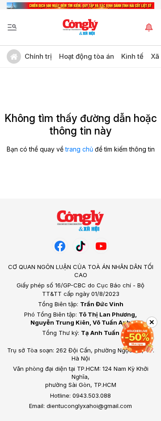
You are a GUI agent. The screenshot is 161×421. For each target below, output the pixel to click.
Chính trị (38, 56)
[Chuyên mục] (12, 27)
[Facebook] (60, 246)
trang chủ (79, 149)
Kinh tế (132, 56)
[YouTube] (101, 246)
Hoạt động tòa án (86, 56)
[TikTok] (80, 246)
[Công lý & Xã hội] (81, 27)
